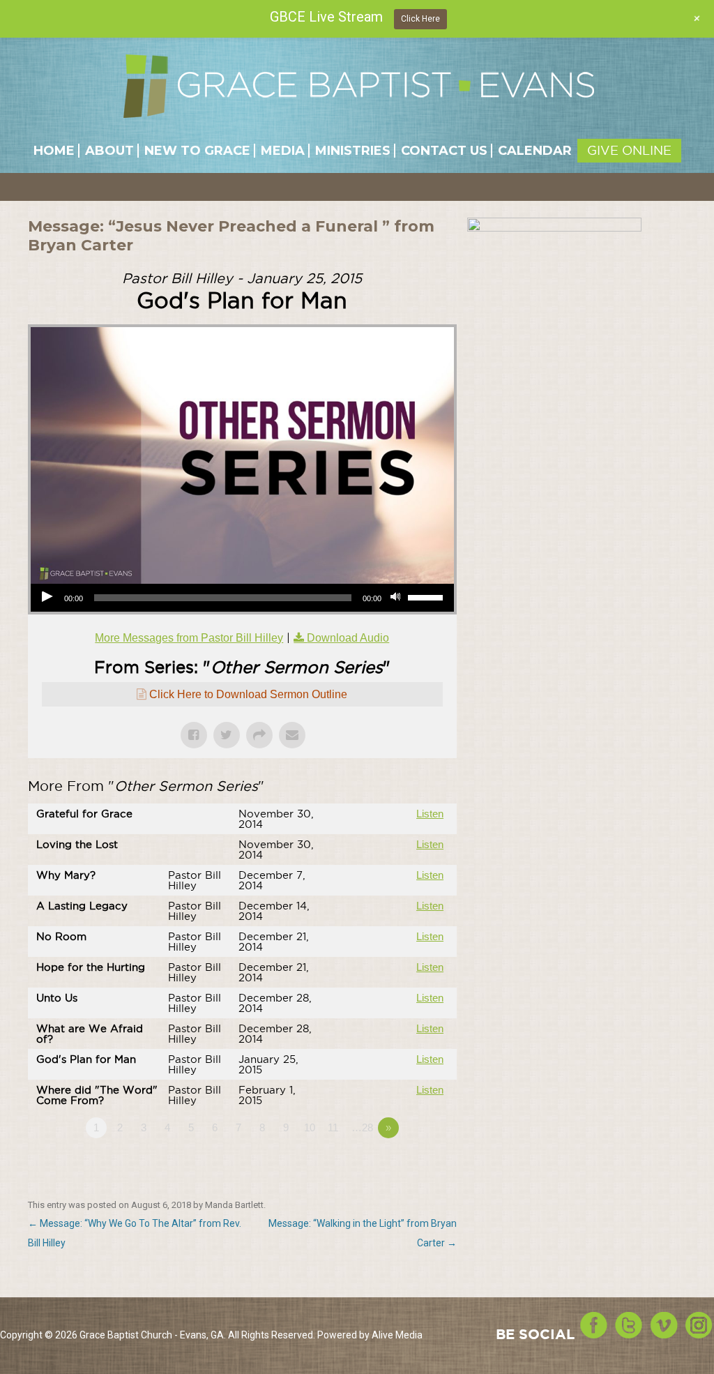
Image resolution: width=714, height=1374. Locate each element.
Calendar (535, 151)
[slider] (427, 596)
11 (333, 1127)
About (109, 151)
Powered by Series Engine (405, 1166)
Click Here (420, 19)
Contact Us (444, 151)
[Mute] (397, 598)
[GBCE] (358, 91)
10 (309, 1127)
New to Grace (197, 151)
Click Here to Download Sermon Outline (248, 694)
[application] (242, 598)
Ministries (352, 151)
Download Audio (348, 638)
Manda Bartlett (234, 1205)
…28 (362, 1127)
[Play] (49, 598)
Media (283, 151)
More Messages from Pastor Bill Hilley (189, 638)
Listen (429, 814)
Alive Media (397, 1335)
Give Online (629, 150)
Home (54, 151)
